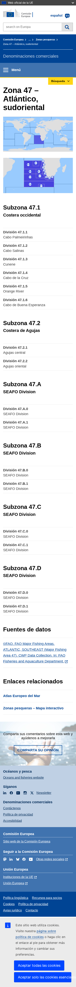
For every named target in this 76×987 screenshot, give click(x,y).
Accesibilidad (12, 820)
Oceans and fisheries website (23, 777)
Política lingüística (15, 898)
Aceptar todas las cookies (39, 965)
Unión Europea (13, 883)
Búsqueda (67, 27)
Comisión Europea (13, 39)
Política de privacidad (18, 814)
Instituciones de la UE (18, 877)
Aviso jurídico (12, 910)
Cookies (9, 904)
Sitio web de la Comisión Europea (26, 841)
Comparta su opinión (38, 750)
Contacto (32, 910)
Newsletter (43, 792)
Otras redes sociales (50, 859)
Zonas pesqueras (45, 39)
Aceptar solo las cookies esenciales (44, 977)
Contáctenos (12, 808)
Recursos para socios (47, 898)
